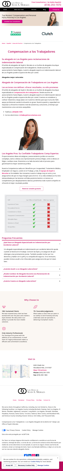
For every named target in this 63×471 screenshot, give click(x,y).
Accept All (9, 465)
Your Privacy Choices (13, 430)
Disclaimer (21, 400)
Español (9, 43)
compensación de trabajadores (26, 92)
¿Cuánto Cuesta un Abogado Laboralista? (19, 281)
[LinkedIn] (29, 456)
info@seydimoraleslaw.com (30, 115)
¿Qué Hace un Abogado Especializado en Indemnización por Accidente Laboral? (26, 243)
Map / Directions (40, 370)
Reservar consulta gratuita (31, 189)
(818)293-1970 (17, 112)
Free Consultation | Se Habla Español (46, 2)
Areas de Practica (17, 43)
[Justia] (37, 456)
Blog (44, 9)
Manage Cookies (37, 430)
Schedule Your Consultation (12, 21)
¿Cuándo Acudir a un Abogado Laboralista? (20, 269)
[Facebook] (26, 456)
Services (33, 9)
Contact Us (56, 9)
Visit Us (31, 359)
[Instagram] (33, 456)
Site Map (39, 400)
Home (5, 9)
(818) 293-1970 (52, 4)
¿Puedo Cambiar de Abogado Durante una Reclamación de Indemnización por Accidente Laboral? (26, 275)
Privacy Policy (30, 400)
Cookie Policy (26, 430)
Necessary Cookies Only (26, 465)
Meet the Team (19, 9)
